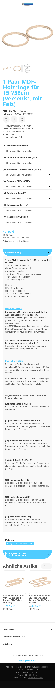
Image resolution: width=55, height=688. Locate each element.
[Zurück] (44, 566)
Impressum (38, 655)
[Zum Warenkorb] (50, 4)
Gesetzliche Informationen (14, 637)
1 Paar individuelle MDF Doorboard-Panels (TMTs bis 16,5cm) (13, 599)
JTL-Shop (33, 674)
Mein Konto (7, 644)
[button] (7, 68)
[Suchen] (11, 4)
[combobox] (27, 151)
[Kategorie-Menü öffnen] (5, 4)
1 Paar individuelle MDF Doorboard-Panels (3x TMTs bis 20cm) (40, 599)
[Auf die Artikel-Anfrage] (6, 119)
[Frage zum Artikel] (22, 119)
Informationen (9, 629)
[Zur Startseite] (27, 4)
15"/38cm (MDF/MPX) (23, 114)
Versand (25, 237)
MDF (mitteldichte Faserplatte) (19, 543)
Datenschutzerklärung (22, 655)
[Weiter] (49, 566)
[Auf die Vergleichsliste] (14, 119)
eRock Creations (35, 677)
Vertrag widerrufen (27, 660)
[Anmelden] (45, 4)
